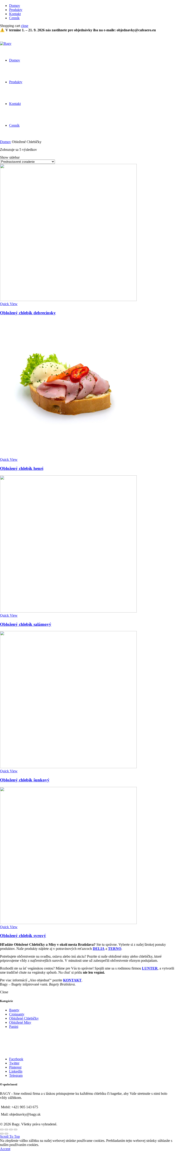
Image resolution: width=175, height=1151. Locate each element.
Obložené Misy (20, 1022)
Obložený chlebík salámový (25, 624)
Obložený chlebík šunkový (24, 780)
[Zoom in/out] (15, 1129)
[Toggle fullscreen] (11, 1129)
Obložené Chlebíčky (24, 1018)
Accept (5, 1149)
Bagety (14, 1010)
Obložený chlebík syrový (23, 935)
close (24, 26)
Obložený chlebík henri (21, 468)
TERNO (114, 949)
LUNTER (150, 968)
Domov (14, 6)
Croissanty (16, 1014)
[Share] (6, 1129)
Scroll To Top (10, 1136)
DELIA (99, 949)
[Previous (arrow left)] (2, 1133)
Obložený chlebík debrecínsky (28, 312)
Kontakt (15, 14)
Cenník (14, 18)
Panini (13, 1026)
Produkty (15, 10)
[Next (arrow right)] (6, 1133)
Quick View (9, 304)
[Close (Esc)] (2, 1129)
